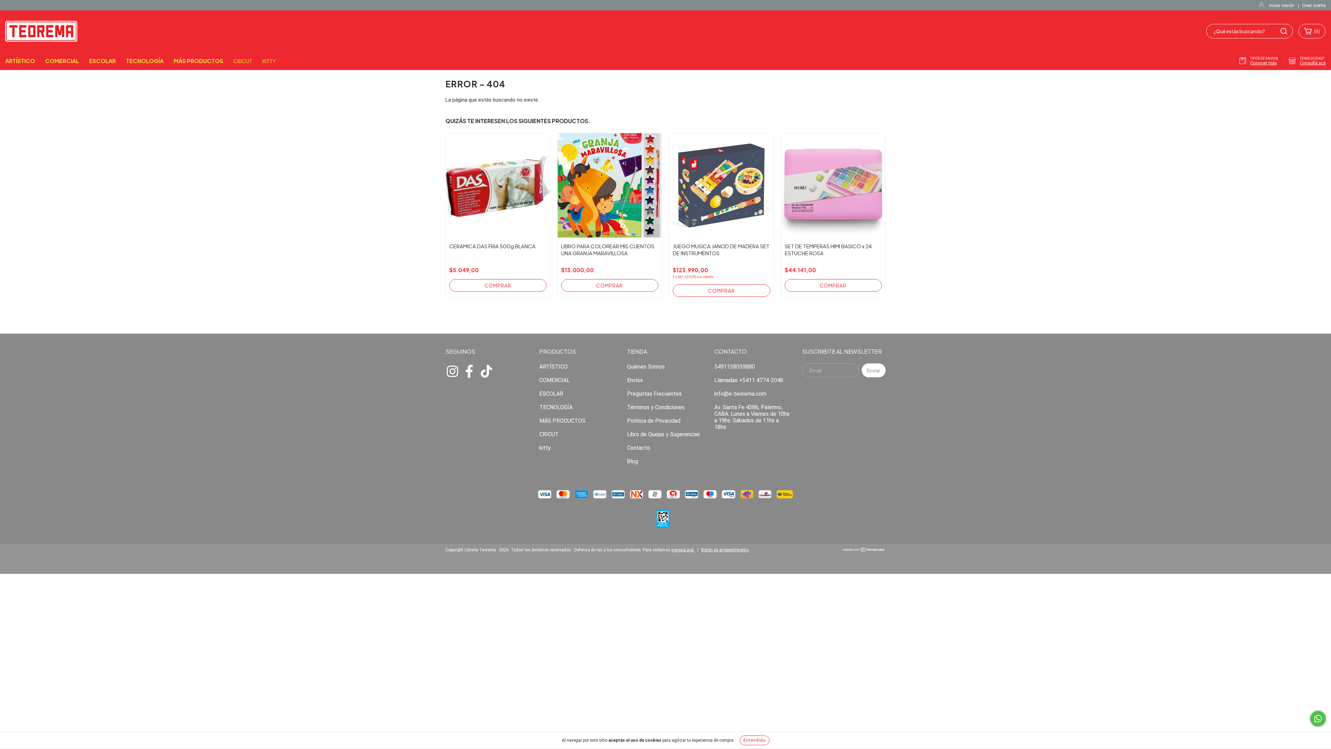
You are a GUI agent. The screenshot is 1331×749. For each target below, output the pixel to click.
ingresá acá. (683, 550)
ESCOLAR (102, 60)
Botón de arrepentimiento (725, 550)
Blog (632, 461)
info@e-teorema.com (740, 393)
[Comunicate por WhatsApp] (1318, 718)
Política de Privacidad (653, 420)
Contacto (638, 448)
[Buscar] (1284, 31)
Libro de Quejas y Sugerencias (663, 434)
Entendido (754, 740)
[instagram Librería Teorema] (452, 370)
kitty (269, 61)
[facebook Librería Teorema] (469, 370)
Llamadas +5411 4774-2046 (748, 380)
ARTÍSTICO (20, 60)
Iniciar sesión (1281, 5)
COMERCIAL (62, 60)
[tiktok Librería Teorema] (486, 370)
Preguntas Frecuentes (654, 393)
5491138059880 (734, 366)
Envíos (635, 380)
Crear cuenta (1314, 5)
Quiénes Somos (646, 366)
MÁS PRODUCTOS (198, 60)
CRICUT (242, 61)
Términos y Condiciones (656, 407)
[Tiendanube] (864, 550)
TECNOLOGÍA (145, 60)
